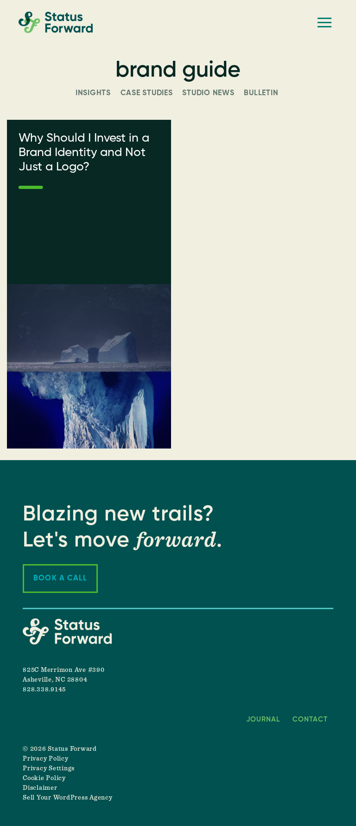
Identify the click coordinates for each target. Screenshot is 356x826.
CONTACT (310, 719)
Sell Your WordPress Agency (68, 797)
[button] (324, 22)
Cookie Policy (44, 778)
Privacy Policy (46, 758)
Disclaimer (40, 788)
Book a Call (60, 578)
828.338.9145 (44, 689)
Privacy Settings (49, 768)
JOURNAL (263, 719)
